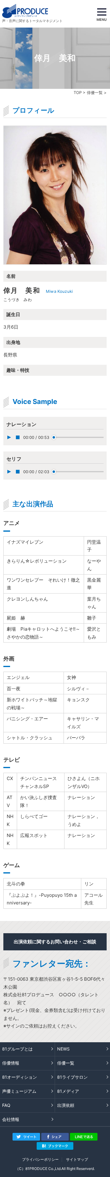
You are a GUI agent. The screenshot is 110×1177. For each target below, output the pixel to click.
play (8, 437)
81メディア (68, 1091)
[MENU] (102, 14)
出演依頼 (65, 1105)
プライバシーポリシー (40, 1159)
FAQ (6, 1105)
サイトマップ (77, 1159)
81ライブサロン (72, 1077)
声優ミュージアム (19, 1091)
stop (17, 437)
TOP (78, 92)
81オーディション (19, 1077)
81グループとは (17, 1048)
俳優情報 (10, 1063)
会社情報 (10, 1119)
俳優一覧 (95, 92)
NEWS (63, 1048)
